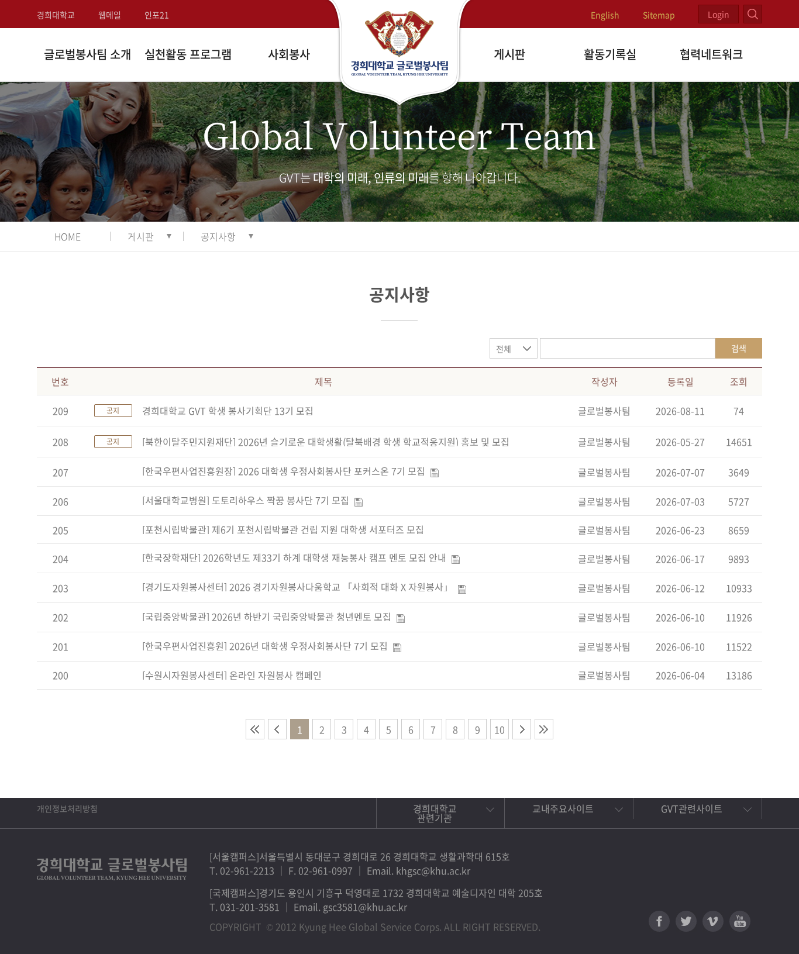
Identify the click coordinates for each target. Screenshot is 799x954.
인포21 (156, 14)
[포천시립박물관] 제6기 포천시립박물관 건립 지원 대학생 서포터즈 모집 (283, 529)
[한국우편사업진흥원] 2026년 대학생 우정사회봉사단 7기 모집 (265, 645)
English (605, 14)
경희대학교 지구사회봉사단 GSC (399, 54)
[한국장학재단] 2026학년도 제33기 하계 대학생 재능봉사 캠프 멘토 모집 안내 (294, 557)
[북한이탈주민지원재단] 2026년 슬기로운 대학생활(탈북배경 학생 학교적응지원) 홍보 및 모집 (325, 441)
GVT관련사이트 (691, 808)
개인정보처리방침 (67, 808)
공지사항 (218, 236)
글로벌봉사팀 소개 (87, 54)
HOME (67, 236)
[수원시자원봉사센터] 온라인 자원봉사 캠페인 (232, 675)
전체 (503, 348)
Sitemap (659, 14)
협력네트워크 (711, 54)
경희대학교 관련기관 (435, 813)
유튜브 (739, 921)
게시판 (509, 54)
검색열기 (752, 14)
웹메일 (109, 14)
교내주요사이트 (563, 808)
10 (499, 729)
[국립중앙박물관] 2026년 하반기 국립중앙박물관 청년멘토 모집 (266, 616)
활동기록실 (610, 54)
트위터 (686, 921)
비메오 (713, 921)
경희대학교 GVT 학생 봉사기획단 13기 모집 (228, 410)
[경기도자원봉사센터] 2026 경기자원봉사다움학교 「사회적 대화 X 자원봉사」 (297, 586)
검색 (738, 348)
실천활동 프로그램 (188, 54)
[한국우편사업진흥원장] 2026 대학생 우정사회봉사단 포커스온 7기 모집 (283, 471)
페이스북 (659, 921)
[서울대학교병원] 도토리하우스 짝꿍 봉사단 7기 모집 (245, 500)
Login (718, 14)
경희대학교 (56, 14)
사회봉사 (289, 54)
